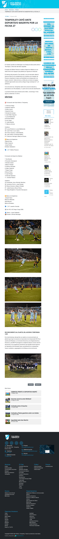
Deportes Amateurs (9, 472)
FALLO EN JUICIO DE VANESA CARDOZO (48, 123)
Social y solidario (30, 505)
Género (28, 494)
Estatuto (21, 475)
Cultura (28, 499)
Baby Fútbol (7, 516)
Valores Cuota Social (10, 493)
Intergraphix (20, 535)
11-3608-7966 (8, 456)
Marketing (28, 502)
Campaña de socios (9, 494)
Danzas (6, 519)
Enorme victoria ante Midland (21, 399)
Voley (6, 513)
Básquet (7, 471)
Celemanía (21, 480)
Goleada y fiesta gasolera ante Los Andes (25, 413)
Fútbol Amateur (37, 466)
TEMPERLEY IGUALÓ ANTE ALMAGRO (48, 172)
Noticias (7, 464)
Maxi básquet (32, 522)
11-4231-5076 (8, 452)
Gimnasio (21, 483)
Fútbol (6, 466)
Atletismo (31, 516)
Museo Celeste (22, 481)
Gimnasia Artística (33, 521)
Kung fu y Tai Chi (9, 527)
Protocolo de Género (24, 471)
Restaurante (22, 477)
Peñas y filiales (51, 191)
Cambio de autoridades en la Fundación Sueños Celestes (49, 68)
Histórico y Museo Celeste (32, 497)
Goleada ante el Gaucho (19, 406)
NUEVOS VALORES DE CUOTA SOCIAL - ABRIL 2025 (49, 47)
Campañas (7, 474)
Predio (20, 488)
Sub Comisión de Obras (31, 500)
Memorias (7, 496)
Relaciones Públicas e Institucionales (35, 493)
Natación (21, 484)
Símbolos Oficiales (23, 469)
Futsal (6, 514)
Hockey (6, 524)
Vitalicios (28, 506)
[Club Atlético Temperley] (11, 4)
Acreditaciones (49, 466)
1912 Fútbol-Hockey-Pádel (25, 478)
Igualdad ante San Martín (19, 420)
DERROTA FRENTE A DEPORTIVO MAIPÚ (24, 392)
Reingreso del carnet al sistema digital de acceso (49, 27)
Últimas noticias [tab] (49, 111)
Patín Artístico (32, 514)
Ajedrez (6, 521)
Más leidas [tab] (48, 116)
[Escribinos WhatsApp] (56, 532)
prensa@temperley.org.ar (27, 447)
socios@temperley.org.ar (27, 455)
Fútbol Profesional (38, 468)
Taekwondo (32, 517)
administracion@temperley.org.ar (29, 451)
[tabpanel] (49, 158)
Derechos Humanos (31, 496)
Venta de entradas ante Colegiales (48, 182)
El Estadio (21, 472)
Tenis (20, 486)
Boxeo (6, 517)
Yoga (30, 519)
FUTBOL (7, 16)
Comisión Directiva (23, 466)
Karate (6, 525)
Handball (31, 513)
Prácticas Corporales (34, 525)
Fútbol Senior (37, 469)
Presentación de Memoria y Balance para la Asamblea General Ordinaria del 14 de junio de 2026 (48, 141)
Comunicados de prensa (10, 469)
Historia (21, 468)
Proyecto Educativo (23, 474)
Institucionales (8, 468)
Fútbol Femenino (33, 524)
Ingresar (49, 101)
